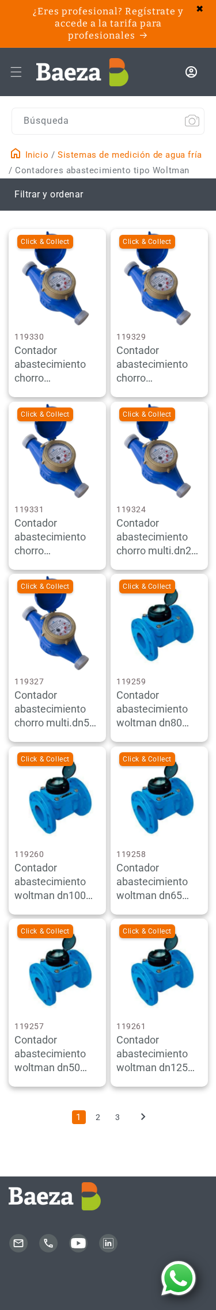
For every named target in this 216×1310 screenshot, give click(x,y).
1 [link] (78, 1117)
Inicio (35, 155)
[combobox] (108, 121)
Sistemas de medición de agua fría (130, 155)
